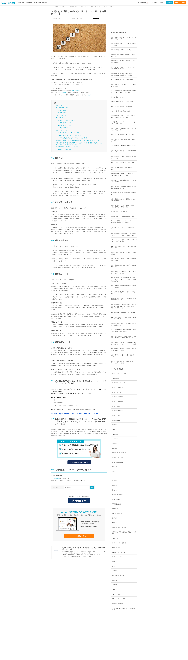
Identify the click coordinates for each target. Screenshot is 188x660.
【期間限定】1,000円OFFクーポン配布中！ (69, 147)
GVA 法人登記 (54, 6)
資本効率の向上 (65, 127)
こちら (89, 95)
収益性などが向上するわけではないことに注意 (74, 138)
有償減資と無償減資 (62, 107)
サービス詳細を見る (79, 536)
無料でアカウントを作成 (180, 2)
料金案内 (63, 92)
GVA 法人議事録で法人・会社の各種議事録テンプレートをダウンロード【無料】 (79, 140)
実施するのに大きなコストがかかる (71, 135)
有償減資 (63, 110)
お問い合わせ (169, 2)
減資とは (59, 105)
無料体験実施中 (76, 90)
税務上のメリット (66, 125)
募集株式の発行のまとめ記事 (77, 6)
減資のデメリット (62, 130)
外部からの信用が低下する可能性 (70, 132)
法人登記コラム (64, 6)
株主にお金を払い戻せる (68, 120)
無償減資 (63, 112)
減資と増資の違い (62, 115)
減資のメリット (61, 117)
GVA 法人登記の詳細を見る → (79, 462)
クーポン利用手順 (66, 149)
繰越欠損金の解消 (66, 122)
